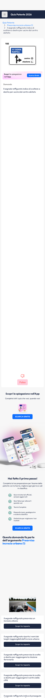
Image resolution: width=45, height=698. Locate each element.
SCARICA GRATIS (22, 416)
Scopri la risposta (22, 626)
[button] (5, 14)
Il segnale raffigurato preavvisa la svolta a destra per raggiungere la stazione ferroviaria (22, 657)
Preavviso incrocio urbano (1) (20, 25)
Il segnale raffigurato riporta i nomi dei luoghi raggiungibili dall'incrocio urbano (21, 637)
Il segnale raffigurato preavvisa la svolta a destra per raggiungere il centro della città (22, 677)
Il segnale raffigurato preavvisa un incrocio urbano (19, 619)
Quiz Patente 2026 (21, 14)
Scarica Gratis (34, 75)
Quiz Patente (8, 22)
